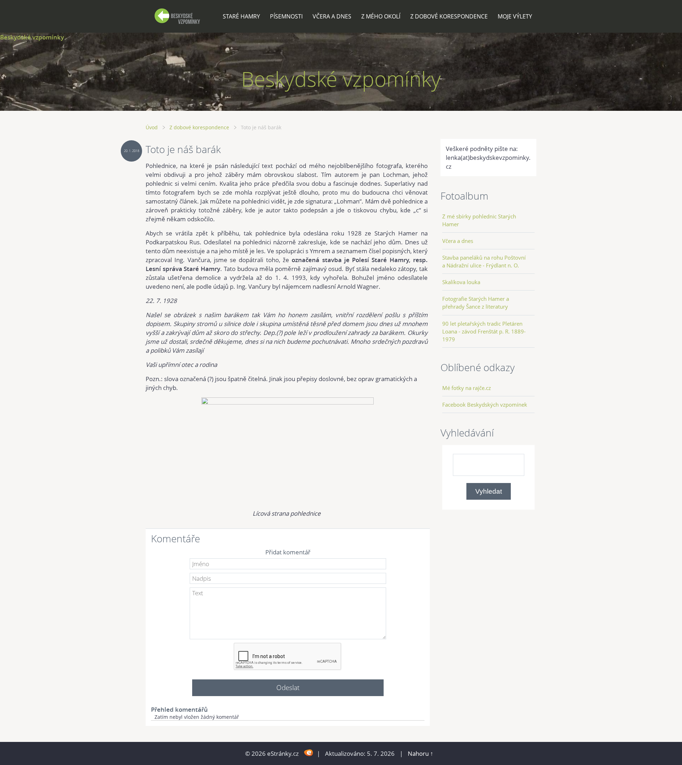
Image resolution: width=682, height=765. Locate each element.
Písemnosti (286, 16)
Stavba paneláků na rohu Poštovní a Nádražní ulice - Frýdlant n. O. (484, 261)
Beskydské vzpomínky (32, 37)
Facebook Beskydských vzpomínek (484, 404)
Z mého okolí (380, 16)
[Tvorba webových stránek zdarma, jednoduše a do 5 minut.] (308, 752)
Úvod (152, 127)
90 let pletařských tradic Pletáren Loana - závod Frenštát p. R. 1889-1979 (484, 331)
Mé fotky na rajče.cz (466, 387)
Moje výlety (515, 16)
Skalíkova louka (461, 282)
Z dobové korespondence (449, 16)
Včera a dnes (332, 16)
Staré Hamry (241, 16)
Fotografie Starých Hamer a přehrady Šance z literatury (475, 302)
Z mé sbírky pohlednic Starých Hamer (479, 220)
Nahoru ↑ (420, 753)
